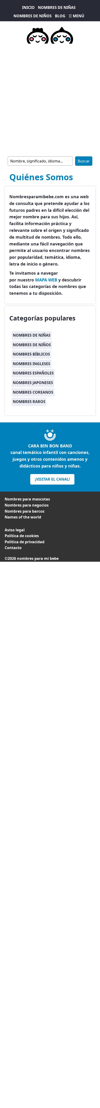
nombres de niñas (31, 335)
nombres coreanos (33, 392)
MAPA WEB (46, 280)
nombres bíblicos (31, 354)
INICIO (28, 7)
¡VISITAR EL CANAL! (52, 479)
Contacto (13, 547)
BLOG (60, 15)
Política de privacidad (24, 541)
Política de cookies (22, 535)
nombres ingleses (31, 363)
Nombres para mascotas (27, 499)
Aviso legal (15, 529)
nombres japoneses (33, 382)
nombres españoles (33, 373)
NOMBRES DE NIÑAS (57, 7)
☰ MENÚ (76, 15)
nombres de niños (32, 344)
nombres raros (29, 401)
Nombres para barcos (24, 511)
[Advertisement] (50, 99)
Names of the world (23, 517)
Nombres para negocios (27, 505)
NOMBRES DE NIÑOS (32, 15)
